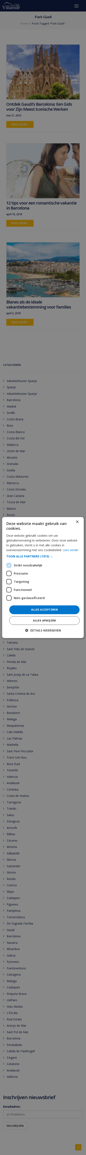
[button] (43, 556)
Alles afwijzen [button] (44, 620)
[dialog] (43, 577)
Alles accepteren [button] (44, 609)
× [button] (77, 521)
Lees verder (70, 550)
